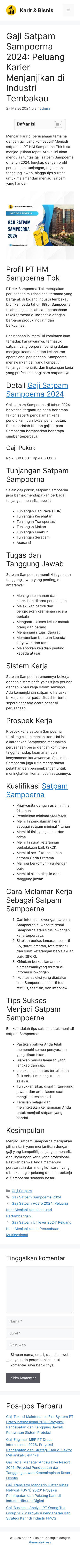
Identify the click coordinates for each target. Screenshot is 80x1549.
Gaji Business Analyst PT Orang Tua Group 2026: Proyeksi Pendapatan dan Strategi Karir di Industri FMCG (38, 1513)
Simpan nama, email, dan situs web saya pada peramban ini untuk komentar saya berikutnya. (40, 1360)
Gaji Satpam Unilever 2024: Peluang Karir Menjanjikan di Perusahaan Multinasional (38, 1228)
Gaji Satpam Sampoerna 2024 (37, 389)
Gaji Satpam (22, 1191)
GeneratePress (40, 1542)
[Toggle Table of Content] (56, 124)
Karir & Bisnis (36, 10)
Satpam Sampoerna (37, 790)
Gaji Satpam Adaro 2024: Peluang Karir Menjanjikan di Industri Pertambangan (37, 1209)
